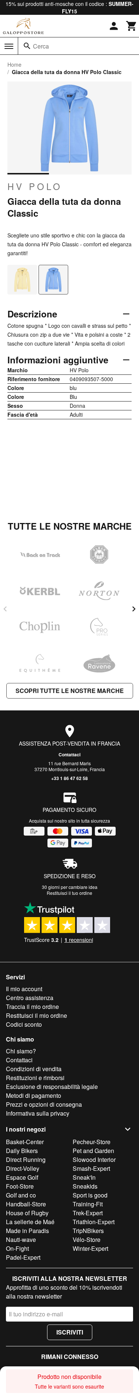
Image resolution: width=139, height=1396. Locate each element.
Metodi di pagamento (33, 1095)
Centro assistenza (29, 997)
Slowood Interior (94, 1159)
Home (14, 64)
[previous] (5, 609)
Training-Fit (88, 1204)
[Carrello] (132, 26)
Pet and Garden (93, 1150)
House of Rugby (27, 1213)
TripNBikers (88, 1230)
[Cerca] (27, 45)
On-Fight (17, 1248)
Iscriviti (69, 1332)
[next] (134, 609)
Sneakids (85, 1186)
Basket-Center (25, 1141)
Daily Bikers (22, 1150)
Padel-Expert (23, 1257)
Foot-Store (20, 1186)
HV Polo (34, 186)
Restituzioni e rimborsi (35, 1077)
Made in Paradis (27, 1230)
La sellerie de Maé (30, 1221)
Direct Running (26, 1159)
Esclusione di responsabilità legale (52, 1086)
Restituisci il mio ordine (36, 1015)
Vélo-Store (86, 1239)
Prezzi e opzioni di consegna (44, 1104)
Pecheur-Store (91, 1141)
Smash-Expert (91, 1168)
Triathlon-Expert (94, 1221)
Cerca (41, 46)
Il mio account (24, 988)
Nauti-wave (21, 1239)
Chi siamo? (21, 1051)
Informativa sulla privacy (37, 1113)
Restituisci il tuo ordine (69, 893)
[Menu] (9, 46)
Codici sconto (24, 1024)
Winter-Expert (90, 1248)
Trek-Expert (88, 1213)
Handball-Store (26, 1204)
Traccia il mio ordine (32, 1006)
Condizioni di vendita (34, 1069)
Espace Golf (22, 1177)
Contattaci (69, 754)
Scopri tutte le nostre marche (70, 690)
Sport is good (90, 1195)
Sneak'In (84, 1177)
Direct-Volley (22, 1168)
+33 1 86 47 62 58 (69, 778)
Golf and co (21, 1195)
